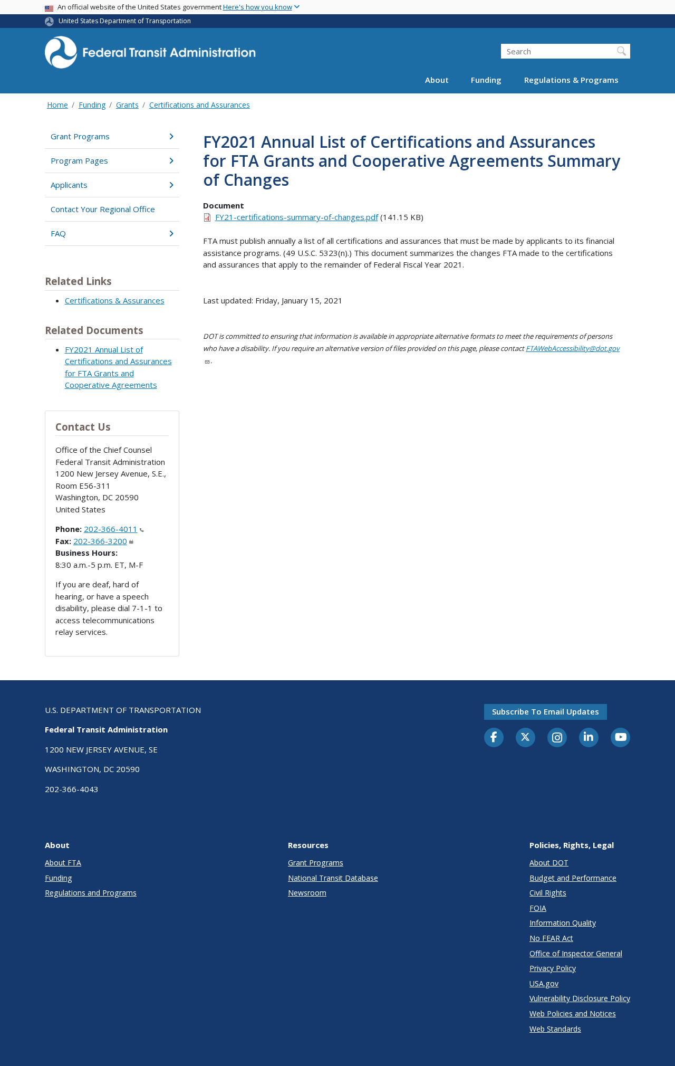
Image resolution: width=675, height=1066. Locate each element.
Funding (486, 80)
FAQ (58, 233)
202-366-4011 (111, 529)
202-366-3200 (100, 541)
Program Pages (79, 160)
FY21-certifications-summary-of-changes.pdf (296, 217)
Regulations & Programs (571, 80)
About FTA (63, 863)
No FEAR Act (551, 938)
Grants (127, 105)
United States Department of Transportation (125, 20)
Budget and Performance (572, 878)
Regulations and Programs (91, 893)
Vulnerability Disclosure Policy (579, 998)
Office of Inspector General (575, 953)
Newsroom (307, 893)
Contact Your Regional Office (103, 209)
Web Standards (555, 1029)
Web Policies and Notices (572, 1013)
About (437, 80)
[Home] (150, 55)
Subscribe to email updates (545, 711)
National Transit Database (333, 878)
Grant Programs (80, 136)
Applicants (69, 184)
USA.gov (543, 983)
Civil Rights (547, 893)
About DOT (548, 863)
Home (57, 105)
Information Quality (562, 923)
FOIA (537, 908)
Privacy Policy (552, 968)
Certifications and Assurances (199, 105)
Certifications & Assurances (115, 300)
